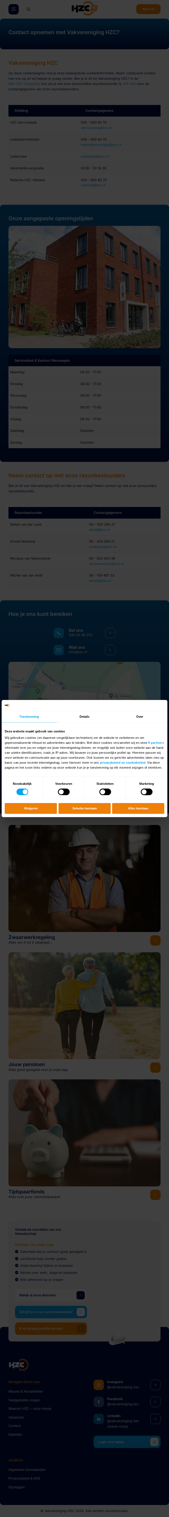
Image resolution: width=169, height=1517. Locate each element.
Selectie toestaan (84, 808)
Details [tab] (85, 716)
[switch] (64, 792)
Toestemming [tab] (29, 716)
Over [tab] (139, 716)
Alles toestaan (138, 808)
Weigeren (31, 808)
